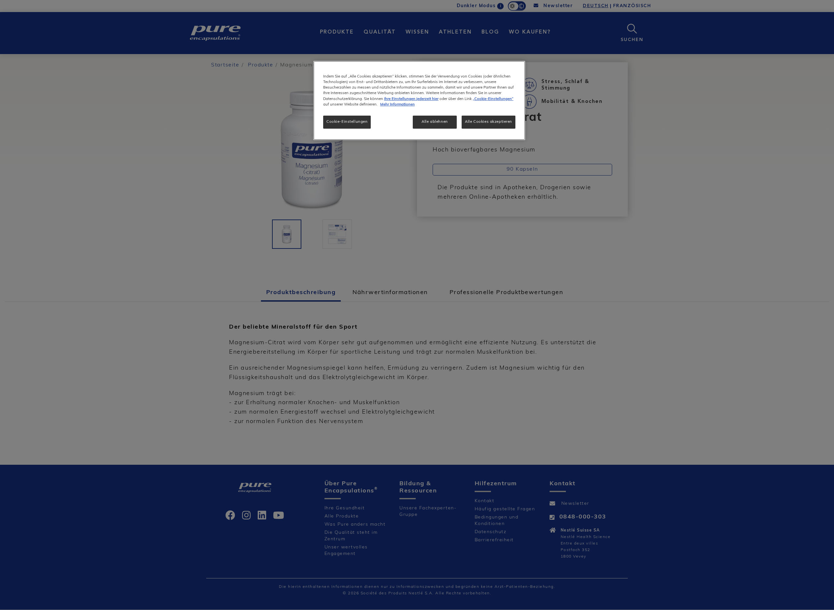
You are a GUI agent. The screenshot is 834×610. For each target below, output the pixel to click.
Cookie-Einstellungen (346, 122)
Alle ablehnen (435, 122)
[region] (419, 100)
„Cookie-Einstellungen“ (493, 99)
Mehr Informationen (397, 104)
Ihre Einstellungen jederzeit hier (411, 99)
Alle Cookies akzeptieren (488, 122)
